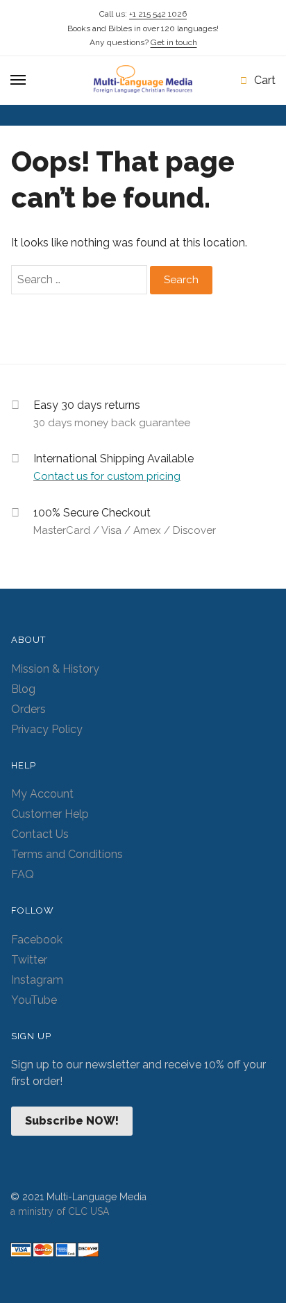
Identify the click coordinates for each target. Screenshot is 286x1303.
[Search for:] (80, 279)
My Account (42, 793)
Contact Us (40, 834)
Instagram (37, 979)
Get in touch (174, 42)
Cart (265, 80)
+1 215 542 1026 (158, 14)
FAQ (22, 874)
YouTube (34, 1000)
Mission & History (55, 668)
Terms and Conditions (67, 854)
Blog (23, 689)
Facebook (36, 939)
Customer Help (50, 814)
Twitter (29, 959)
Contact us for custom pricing (106, 476)
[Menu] (18, 80)
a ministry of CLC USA (59, 1211)
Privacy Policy (47, 729)
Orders (28, 709)
